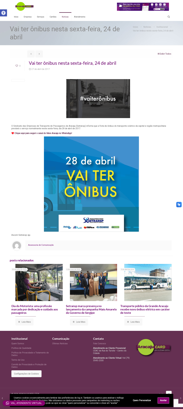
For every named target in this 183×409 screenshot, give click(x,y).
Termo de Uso (18, 360)
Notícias (147, 27)
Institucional (162, 27)
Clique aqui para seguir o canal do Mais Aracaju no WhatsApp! (43, 133)
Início (135, 27)
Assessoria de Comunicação (41, 245)
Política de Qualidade (21, 348)
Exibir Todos (165, 54)
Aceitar (163, 400)
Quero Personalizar (142, 400)
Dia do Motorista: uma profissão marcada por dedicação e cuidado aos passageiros (34, 309)
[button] (3, 12)
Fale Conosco (99, 343)
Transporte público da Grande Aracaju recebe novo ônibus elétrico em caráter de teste (145, 309)
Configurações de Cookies (26, 373)
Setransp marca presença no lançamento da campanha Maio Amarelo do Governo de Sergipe (91, 309)
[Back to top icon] (169, 394)
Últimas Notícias (60, 343)
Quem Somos (17, 343)
